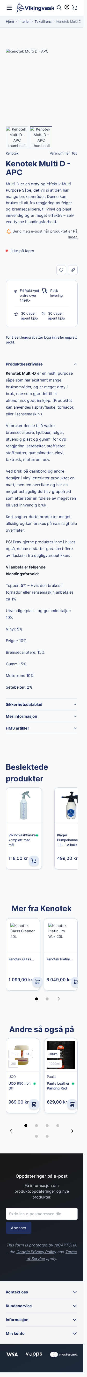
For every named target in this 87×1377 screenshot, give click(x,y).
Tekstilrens (43, 21)
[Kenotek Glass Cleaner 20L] (22, 935)
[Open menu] (9, 7)
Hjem (10, 21)
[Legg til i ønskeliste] (61, 270)
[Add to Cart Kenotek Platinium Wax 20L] (76, 982)
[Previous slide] (11, 1124)
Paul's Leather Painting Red (58, 1085)
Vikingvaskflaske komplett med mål (22, 840)
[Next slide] (72, 1124)
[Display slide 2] (47, 999)
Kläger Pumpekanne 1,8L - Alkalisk (68, 840)
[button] (26, 1118)
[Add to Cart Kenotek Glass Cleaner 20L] (37, 982)
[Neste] (60, 999)
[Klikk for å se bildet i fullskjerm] (42, 85)
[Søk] (59, 8)
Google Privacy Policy (36, 1244)
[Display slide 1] (36, 999)
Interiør (24, 21)
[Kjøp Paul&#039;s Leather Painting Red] (72, 1104)
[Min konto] (67, 7)
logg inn (50, 337)
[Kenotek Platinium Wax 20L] (60, 935)
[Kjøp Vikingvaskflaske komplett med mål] (34, 861)
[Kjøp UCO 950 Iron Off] (34, 1104)
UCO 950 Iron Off (19, 1085)
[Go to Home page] (35, 8)
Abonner (18, 1220)
